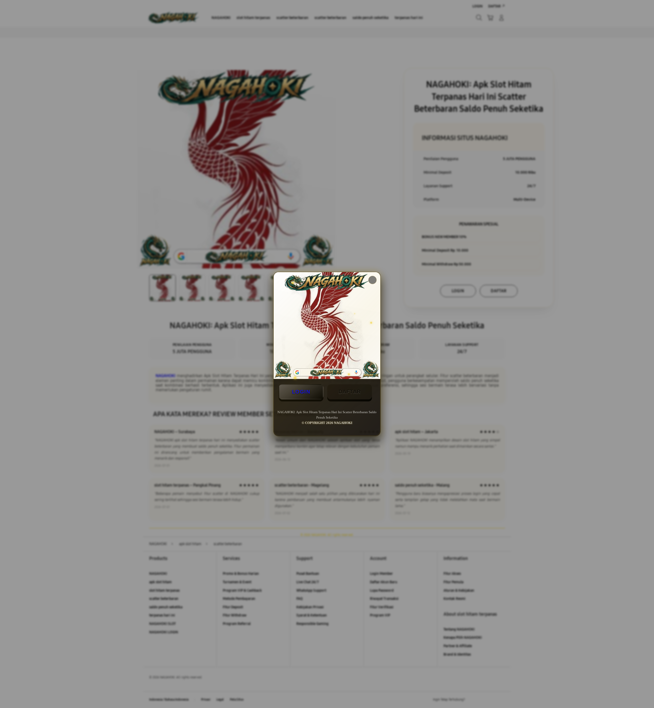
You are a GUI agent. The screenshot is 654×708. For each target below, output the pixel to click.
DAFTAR (349, 392)
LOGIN (301, 392)
